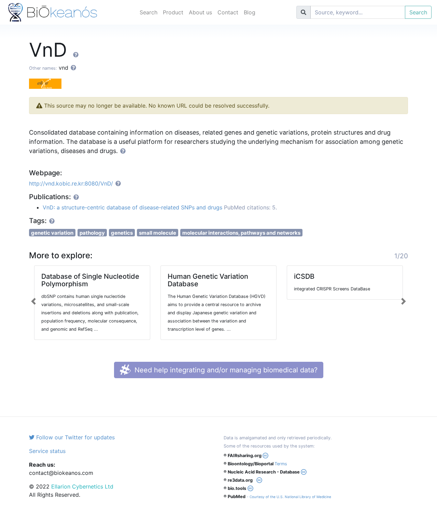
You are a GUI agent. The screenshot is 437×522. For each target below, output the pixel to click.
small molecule (157, 233)
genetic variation (52, 233)
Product (173, 12)
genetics (122, 233)
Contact (227, 12)
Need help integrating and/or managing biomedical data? (225, 370)
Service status (47, 451)
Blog (249, 12)
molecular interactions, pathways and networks (241, 233)
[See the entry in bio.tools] (48, 83)
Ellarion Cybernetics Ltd (82, 486)
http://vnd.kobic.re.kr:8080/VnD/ (71, 183)
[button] (33, 301)
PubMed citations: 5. (250, 207)
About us (200, 12)
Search (148, 12)
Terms (280, 463)
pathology (92, 233)
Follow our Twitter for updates (74, 437)
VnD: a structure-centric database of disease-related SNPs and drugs (132, 207)
